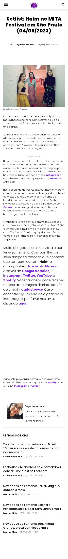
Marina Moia (10, 494)
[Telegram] (39, 53)
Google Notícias (35, 271)
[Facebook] (32, 53)
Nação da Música (43, 266)
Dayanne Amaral (24, 45)
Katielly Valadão (12, 456)
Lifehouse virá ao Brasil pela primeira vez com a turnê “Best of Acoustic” (32, 469)
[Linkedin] (47, 53)
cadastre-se (32, 289)
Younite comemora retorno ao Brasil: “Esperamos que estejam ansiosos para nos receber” (32, 448)
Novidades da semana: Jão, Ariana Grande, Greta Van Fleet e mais (28, 526)
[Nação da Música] (34, 5)
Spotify (9, 280)
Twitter (29, 275)
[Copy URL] (55, 53)
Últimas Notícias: (16, 435)
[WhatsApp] (17, 53)
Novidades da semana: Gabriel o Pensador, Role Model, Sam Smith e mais (32, 507)
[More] (62, 53)
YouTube (44, 275)
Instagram (12, 275)
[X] (24, 53)
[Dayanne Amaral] (15, 413)
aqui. (22, 303)
